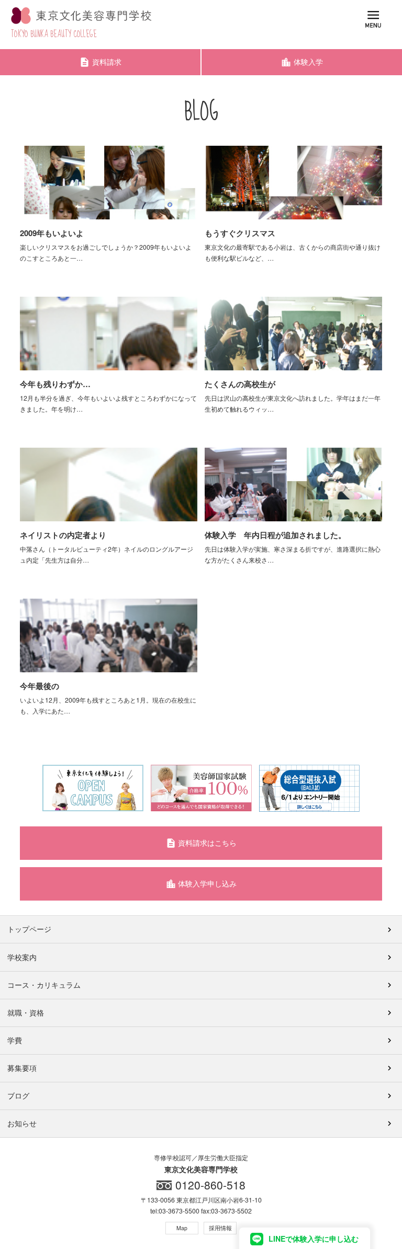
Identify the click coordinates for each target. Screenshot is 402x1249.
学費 (14, 1040)
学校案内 (22, 957)
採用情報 (220, 1228)
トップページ (29, 929)
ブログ (18, 1095)
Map (181, 1228)
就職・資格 (25, 1012)
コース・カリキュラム (44, 984)
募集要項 (22, 1068)
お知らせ (22, 1123)
